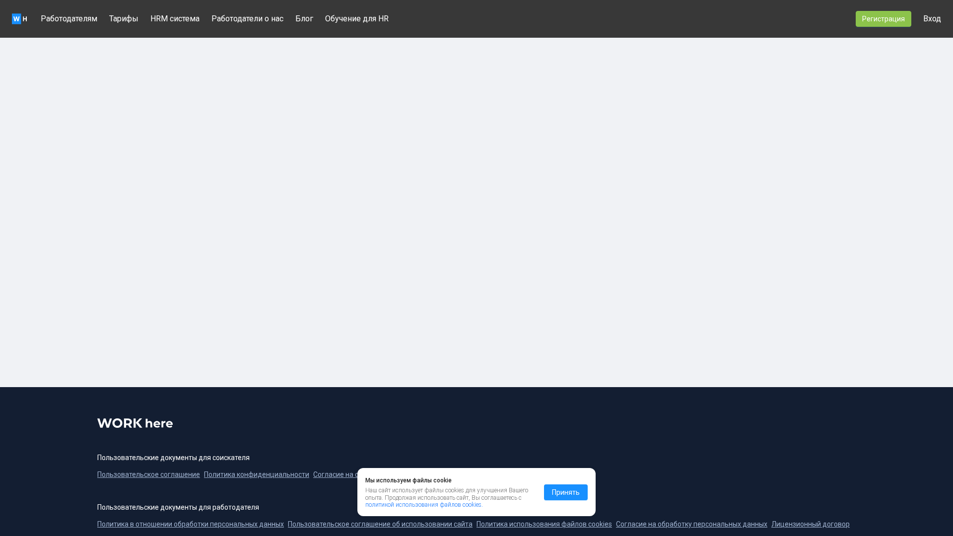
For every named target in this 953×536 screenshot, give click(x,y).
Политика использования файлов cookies (544, 524)
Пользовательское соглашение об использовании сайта (380, 524)
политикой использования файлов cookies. (424, 504)
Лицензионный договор (810, 524)
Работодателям (69, 18)
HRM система (175, 18)
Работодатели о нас (247, 18)
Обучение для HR (357, 18)
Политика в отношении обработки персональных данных (190, 524)
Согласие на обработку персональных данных (691, 524)
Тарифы (123, 18)
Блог (304, 18)
